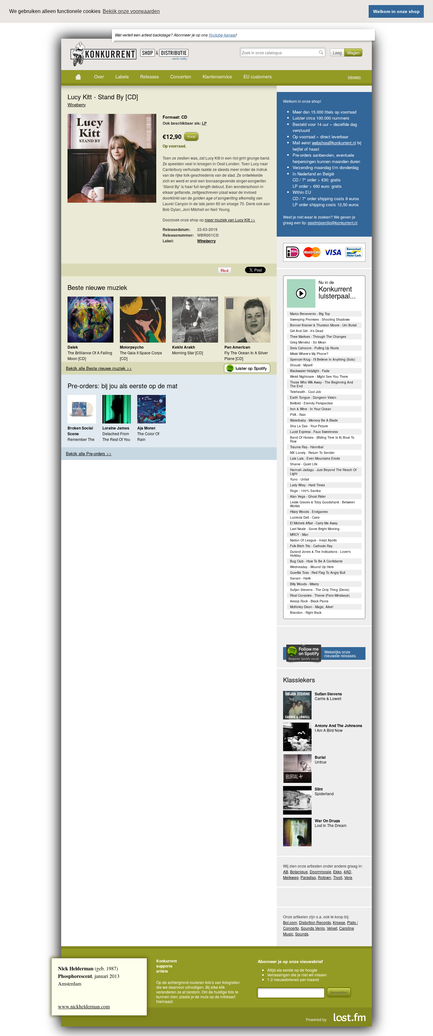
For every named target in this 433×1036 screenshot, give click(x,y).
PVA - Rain (298, 414)
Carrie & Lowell (328, 698)
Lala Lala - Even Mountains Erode (315, 458)
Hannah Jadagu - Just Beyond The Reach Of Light (323, 472)
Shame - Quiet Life (304, 464)
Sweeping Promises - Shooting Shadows (320, 319)
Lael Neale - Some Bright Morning (314, 529)
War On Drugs (327, 820)
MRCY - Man (299, 534)
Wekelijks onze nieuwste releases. (340, 653)
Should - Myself (301, 365)
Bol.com (290, 922)
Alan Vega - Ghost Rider (308, 496)
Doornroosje (320, 871)
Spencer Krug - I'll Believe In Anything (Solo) (322, 359)
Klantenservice (217, 76)
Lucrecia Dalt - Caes (305, 517)
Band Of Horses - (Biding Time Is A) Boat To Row (322, 439)
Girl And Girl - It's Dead (306, 331)
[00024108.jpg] (102, 161)
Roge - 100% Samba (305, 490)
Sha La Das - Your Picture (309, 426)
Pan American (237, 347)
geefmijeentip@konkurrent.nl (333, 222)
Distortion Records (315, 922)
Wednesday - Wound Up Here (312, 567)
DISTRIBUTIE (174, 55)
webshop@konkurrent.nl (334, 143)
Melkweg (291, 877)
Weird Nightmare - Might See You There (319, 376)
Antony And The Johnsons (338, 725)
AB (285, 871)
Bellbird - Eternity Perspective (311, 403)
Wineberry (77, 105)
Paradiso (308, 877)
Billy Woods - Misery (304, 584)
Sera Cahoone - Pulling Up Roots (314, 348)
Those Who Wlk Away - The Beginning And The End (321, 384)
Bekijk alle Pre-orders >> (89, 453)
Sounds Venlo (313, 928)
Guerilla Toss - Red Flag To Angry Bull (317, 572)
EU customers (257, 76)
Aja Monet (146, 428)
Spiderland (324, 793)
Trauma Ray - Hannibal (306, 447)
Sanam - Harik (300, 578)
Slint (319, 789)
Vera (348, 877)
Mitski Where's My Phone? (309, 353)
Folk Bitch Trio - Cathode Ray (311, 546)
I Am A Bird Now (329, 730)
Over (99, 76)
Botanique (299, 871)
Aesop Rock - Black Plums (309, 601)
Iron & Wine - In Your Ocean (310, 409)
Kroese (339, 922)
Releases (149, 76)
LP (204, 123)
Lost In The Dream (330, 825)
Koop (191, 136)
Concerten (180, 76)
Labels (122, 76)
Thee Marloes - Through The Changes (318, 336)
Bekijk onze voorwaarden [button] (131, 11)
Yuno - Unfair (299, 479)
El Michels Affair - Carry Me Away (314, 523)
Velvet (332, 928)
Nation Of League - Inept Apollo (313, 540)
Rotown (324, 877)
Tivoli (337, 877)
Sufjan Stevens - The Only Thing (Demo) (319, 589)
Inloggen (354, 77)
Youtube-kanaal (222, 34)
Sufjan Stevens (328, 694)
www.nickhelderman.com (84, 1006)
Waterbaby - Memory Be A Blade (314, 420)
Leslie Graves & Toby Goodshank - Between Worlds (322, 504)
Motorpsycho (132, 347)
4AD (347, 871)
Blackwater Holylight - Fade (310, 371)
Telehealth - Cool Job (305, 392)
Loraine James (115, 428)
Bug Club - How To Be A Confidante (316, 561)
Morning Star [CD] (187, 352)
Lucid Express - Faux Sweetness (314, 431)
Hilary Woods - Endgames (309, 511)
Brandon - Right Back (305, 612)
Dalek (73, 347)
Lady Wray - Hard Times (307, 485)
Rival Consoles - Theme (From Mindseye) (320, 595)
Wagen (353, 52)
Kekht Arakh (183, 347)
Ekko (337, 871)
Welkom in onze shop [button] (396, 11)
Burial (320, 757)
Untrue (320, 761)
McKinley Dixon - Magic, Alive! (311, 607)
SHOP (147, 53)
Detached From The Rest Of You (116, 436)
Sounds (301, 933)
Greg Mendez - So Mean (308, 342)
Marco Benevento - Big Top (310, 313)
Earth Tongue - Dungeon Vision (313, 397)
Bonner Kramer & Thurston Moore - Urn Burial (323, 325)
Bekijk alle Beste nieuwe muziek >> (99, 368)
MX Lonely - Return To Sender (312, 452)
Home (78, 76)
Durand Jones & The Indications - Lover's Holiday (320, 553)
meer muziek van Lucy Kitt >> (230, 219)
